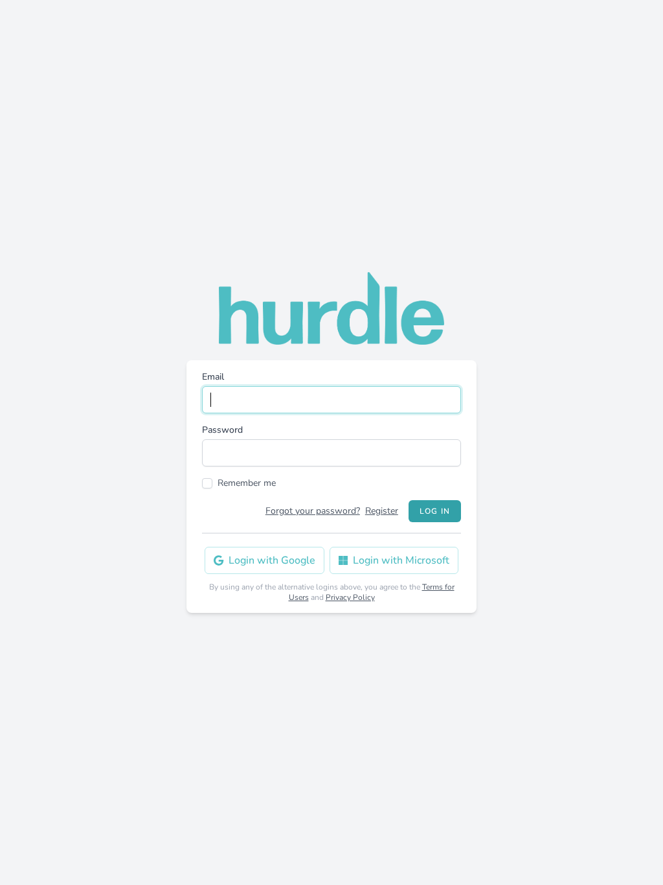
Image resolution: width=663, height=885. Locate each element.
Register (381, 511)
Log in (435, 511)
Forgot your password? (312, 511)
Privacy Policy (350, 597)
